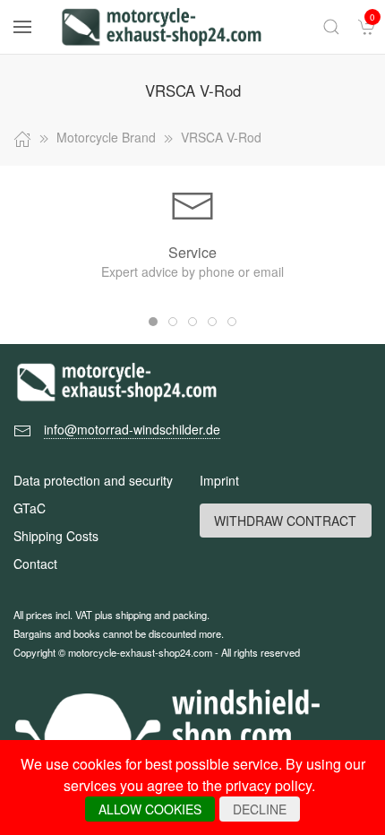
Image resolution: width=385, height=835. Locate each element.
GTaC (29, 508)
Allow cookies (149, 809)
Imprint (219, 480)
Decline (260, 809)
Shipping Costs (55, 536)
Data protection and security (93, 480)
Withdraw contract (285, 520)
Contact (35, 563)
